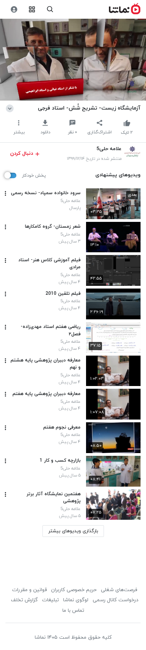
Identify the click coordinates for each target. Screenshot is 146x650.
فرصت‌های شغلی (119, 589)
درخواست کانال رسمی (115, 600)
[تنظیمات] (13, 9)
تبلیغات (50, 600)
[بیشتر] (5, 193)
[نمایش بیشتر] (11, 108)
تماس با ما (73, 610)
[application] (73, 60)
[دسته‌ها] (32, 9)
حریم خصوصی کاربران (74, 589)
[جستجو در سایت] (50, 9)
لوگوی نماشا (75, 600)
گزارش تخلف (24, 600)
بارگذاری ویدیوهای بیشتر (73, 531)
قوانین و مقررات (29, 589)
